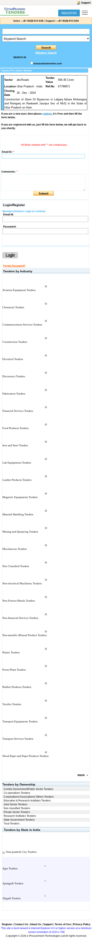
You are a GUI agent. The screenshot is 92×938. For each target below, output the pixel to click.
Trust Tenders (11, 823)
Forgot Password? (14, 265)
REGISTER (69, 13)
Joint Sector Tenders (15, 804)
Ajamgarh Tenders (12, 883)
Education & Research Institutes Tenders (27, 800)
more (81, 775)
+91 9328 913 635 (33, 21)
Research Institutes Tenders (20, 815)
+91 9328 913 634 (68, 21)
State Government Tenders (19, 819)
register (47, 113)
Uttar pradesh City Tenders (21, 851)
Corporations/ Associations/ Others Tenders (29, 796)
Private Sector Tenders (17, 812)
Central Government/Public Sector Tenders (28, 789)
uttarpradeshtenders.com (47, 63)
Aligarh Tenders (11, 898)
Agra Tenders (10, 868)
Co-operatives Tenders (17, 792)
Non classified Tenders (17, 808)
